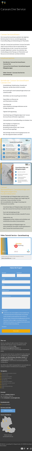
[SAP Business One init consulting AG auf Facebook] (25, 448)
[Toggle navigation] (30, 2)
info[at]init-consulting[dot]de (12, 397)
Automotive (25, 355)
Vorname (4, 272)
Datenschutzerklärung (6, 258)
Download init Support (7, 381)
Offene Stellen (8, 410)
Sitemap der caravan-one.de (8, 383)
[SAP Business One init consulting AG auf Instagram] (30, 448)
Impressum (4, 384)
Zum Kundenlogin (6, 404)
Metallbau (18, 357)
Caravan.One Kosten (7, 376)
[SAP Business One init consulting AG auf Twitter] (28, 448)
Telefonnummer (5, 290)
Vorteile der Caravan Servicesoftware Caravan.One (14, 63)
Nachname (19, 272)
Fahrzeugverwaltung (6, 378)
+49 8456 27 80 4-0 (10, 394)
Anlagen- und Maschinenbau (8, 357)
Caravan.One (5, 375)
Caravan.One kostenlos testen (9, 373)
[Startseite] (9, 2)
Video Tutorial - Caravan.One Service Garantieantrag (14, 73)
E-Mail (3, 279)
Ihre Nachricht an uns (6, 296)
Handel (23, 357)
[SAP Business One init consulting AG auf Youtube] (22, 448)
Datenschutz (5, 310)
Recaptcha (4, 326)
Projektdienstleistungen (7, 359)
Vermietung (4, 379)
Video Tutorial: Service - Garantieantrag (15, 235)
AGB (3, 387)
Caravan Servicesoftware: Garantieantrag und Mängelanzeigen (16, 67)
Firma (3, 284)
